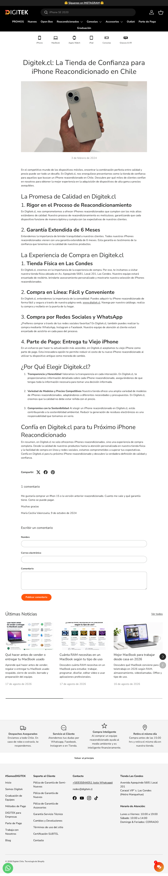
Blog (8, 840)
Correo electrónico (31, 552)
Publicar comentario (36, 597)
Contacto (38, 840)
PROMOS (18, 21)
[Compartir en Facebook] (45, 472)
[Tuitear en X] (38, 472)
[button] (160, 12)
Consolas (92, 21)
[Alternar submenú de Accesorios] (122, 22)
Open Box (47, 21)
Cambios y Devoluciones (47, 821)
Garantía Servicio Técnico (48, 814)
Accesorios (112, 21)
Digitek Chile (18, 861)
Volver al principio (84, 758)
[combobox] (88, 12)
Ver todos (157, 614)
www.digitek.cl (91, 302)
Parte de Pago (147, 21)
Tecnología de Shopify (34, 861)
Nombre (25, 537)
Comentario (27, 568)
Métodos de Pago (15, 806)
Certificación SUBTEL (45, 834)
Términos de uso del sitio (48, 827)
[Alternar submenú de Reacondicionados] (82, 22)
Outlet (131, 21)
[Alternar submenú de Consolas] (100, 22)
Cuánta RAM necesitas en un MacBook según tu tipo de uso (81, 657)
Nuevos (32, 21)
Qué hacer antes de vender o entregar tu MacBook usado (25, 657)
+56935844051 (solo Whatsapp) (93, 782)
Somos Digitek (14, 789)
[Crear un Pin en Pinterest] (52, 472)
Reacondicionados (68, 21)
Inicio (8, 782)
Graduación (84, 28)
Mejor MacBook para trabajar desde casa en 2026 (134, 657)
